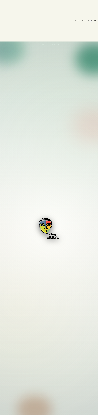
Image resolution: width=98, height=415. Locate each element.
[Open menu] (95, 20)
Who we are (78, 20)
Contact (84, 20)
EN (91, 20)
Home (72, 20)
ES (88, 20)
